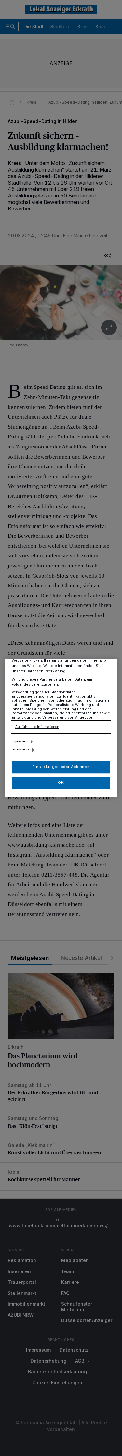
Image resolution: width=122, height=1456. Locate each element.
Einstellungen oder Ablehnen (61, 767)
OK (61, 782)
